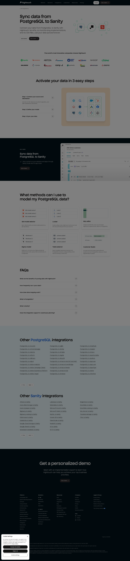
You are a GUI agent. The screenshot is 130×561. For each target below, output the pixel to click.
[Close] (27, 536)
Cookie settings (15, 555)
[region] (15, 547)
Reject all (15, 551)
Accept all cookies (15, 547)
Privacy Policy (15, 543)
